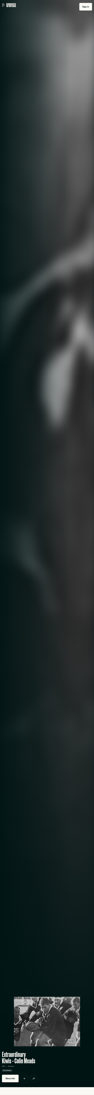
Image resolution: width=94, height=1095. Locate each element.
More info (10, 1078)
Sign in (85, 6)
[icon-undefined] (24, 1078)
